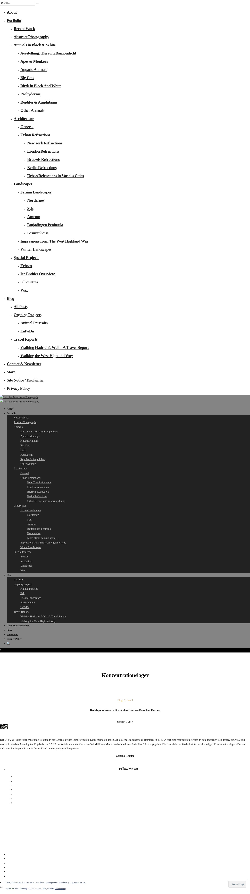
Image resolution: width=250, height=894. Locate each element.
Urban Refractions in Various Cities (55, 176)
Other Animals (32, 110)
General (27, 127)
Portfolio (14, 20)
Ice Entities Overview (37, 274)
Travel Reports (25, 339)
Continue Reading (125, 755)
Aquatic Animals (33, 69)
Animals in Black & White (35, 45)
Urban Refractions (35, 135)
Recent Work (24, 28)
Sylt (30, 208)
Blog (10, 298)
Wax (24, 290)
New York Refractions (44, 143)
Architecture (24, 118)
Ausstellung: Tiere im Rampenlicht (48, 53)
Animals (18, 426)
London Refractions (43, 151)
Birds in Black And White (40, 86)
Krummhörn (37, 233)
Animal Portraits (33, 323)
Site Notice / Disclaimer (25, 380)
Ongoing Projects (27, 315)
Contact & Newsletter (24, 364)
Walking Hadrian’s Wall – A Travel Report (54, 347)
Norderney (36, 200)
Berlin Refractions (41, 167)
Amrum (33, 216)
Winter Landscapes (35, 249)
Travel (129, 700)
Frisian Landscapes (35, 192)
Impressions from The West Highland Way (54, 241)
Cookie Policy (60, 888)
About (12, 12)
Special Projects (26, 257)
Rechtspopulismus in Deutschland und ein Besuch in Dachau (125, 710)
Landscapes (23, 184)
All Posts (20, 306)
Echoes (26, 265)
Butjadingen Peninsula (45, 225)
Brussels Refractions (43, 159)
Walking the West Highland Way (46, 355)
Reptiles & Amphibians (38, 102)
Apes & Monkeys (34, 61)
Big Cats (27, 77)
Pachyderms (30, 94)
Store (11, 372)
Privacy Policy (18, 388)
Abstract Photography (31, 37)
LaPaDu (27, 331)
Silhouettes (29, 282)
